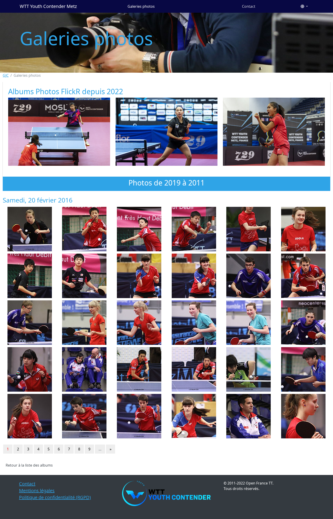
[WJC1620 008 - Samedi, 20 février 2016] (248, 229)
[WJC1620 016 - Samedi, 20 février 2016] (194, 276)
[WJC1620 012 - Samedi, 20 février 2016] (84, 276)
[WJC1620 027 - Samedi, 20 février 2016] (248, 322)
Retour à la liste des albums (29, 465)
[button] (304, 6)
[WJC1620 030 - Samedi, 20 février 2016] (303, 322)
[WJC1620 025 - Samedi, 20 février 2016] (139, 322)
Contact (248, 6)
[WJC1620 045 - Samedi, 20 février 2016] (303, 416)
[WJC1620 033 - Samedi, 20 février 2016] (84, 369)
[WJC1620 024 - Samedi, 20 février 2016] (84, 322)
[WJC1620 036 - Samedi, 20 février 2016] (248, 369)
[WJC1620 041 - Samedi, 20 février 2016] (139, 416)
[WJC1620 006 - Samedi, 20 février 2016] (139, 229)
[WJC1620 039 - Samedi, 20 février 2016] (29, 416)
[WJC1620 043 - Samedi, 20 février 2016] (194, 416)
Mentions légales (37, 490)
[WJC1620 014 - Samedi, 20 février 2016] (139, 276)
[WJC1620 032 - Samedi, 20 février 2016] (29, 369)
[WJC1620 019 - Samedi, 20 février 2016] (303, 276)
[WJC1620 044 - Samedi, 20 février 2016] (248, 416)
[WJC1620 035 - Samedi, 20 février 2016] (194, 369)
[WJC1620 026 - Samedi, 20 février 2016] (194, 322)
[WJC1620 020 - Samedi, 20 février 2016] (29, 322)
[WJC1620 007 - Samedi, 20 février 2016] (194, 229)
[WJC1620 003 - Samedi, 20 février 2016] (29, 229)
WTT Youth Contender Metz (48, 6)
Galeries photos (141, 6)
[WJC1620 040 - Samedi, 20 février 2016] (84, 416)
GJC (6, 75)
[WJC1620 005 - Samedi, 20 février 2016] (84, 229)
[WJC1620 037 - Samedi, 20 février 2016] (303, 369)
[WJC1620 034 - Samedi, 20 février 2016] (139, 369)
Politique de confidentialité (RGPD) (55, 497)
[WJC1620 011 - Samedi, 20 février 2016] (29, 276)
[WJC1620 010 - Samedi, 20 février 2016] (303, 229)
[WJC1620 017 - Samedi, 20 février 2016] (248, 276)
